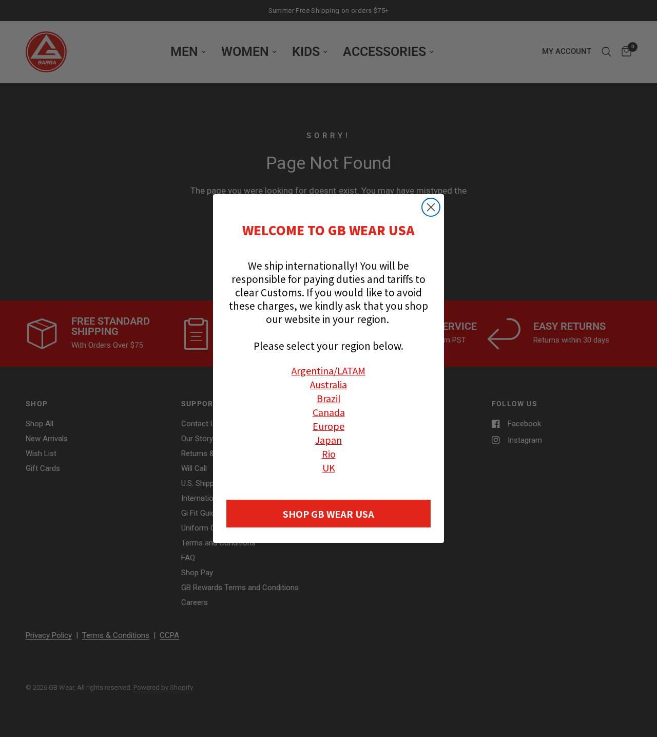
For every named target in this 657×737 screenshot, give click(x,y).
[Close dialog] (431, 207)
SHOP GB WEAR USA (328, 513)
